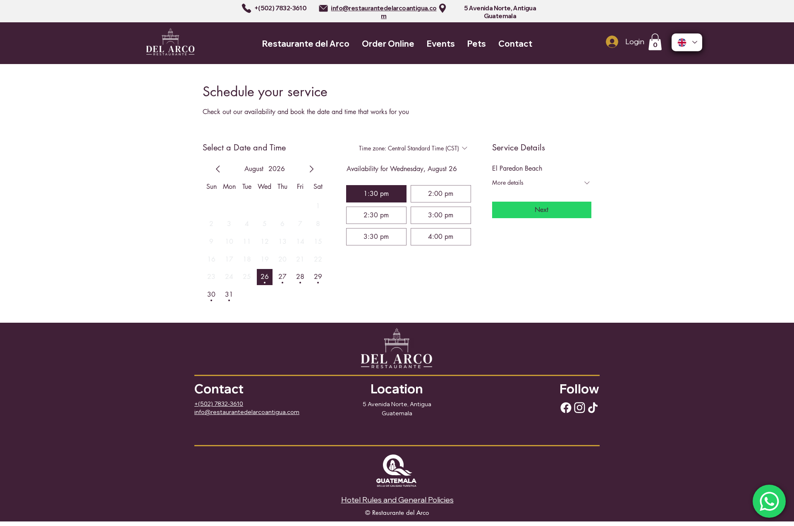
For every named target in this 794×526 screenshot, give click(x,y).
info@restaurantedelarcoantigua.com (383, 12)
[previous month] (218, 169)
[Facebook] (565, 408)
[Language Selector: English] (687, 42)
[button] (655, 41)
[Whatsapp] (769, 501)
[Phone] (246, 8)
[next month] (311, 169)
